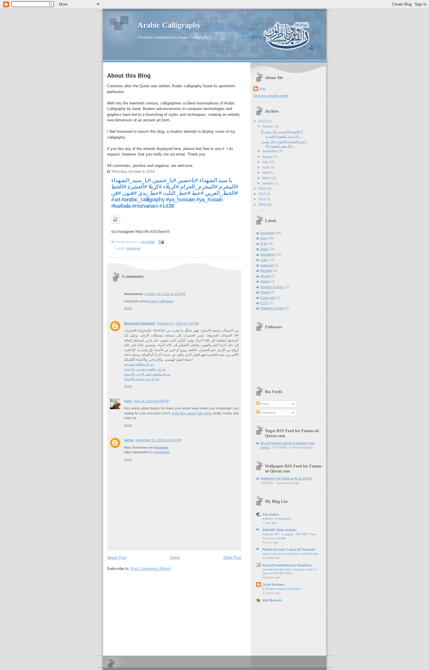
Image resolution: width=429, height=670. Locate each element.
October (268, 126)
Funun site (267, 297)
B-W (263, 243)
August (267, 156)
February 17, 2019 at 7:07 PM (178, 323)
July (265, 162)
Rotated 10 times (272, 287)
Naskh (265, 281)
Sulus (264, 249)
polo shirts (204, 413)
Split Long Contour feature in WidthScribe (290, 553)
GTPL (264, 303)
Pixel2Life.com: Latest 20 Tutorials (288, 549)
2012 (262, 199)
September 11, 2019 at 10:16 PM (158, 440)
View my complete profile (270, 95)
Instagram (133, 248)
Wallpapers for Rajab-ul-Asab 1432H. (286, 478)
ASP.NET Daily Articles (279, 530)
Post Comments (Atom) (151, 568)
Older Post (232, 557)
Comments (268, 412)
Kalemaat (266, 265)
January (268, 183)
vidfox (129, 440)
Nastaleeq (267, 254)
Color (264, 259)
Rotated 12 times (272, 308)
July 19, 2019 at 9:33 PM (151, 401)
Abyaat (265, 276)
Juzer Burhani (273, 584)
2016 (262, 121)
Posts (264, 404)
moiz (262, 88)
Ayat (263, 238)
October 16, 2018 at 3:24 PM (165, 294)
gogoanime (162, 452)
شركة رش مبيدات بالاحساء (141, 379)
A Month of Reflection (276, 518)
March (267, 178)
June (266, 167)
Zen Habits (270, 514)
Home (175, 557)
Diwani (265, 292)
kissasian (161, 447)
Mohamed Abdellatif (139, 323)
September (270, 151)
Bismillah (266, 270)
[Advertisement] (271, 628)
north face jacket (184, 413)
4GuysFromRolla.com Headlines (287, 565)
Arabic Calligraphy (169, 25)
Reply (128, 308)
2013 (262, 194)
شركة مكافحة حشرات (139, 364)
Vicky (128, 401)
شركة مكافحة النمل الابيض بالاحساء (147, 374)
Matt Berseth (272, 600)
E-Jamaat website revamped (281, 588)
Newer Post (117, 557)
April (265, 172)
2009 (262, 204)
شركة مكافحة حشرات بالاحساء (144, 369)
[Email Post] (161, 241)
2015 (262, 188)
